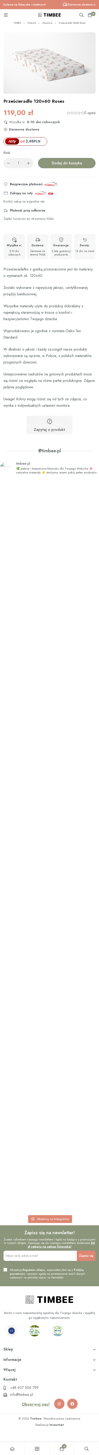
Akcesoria (47, 23)
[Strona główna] (12, 1448)
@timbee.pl (49, 451)
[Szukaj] (81, 15)
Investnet (57, 1425)
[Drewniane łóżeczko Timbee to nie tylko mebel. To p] (49, 541)
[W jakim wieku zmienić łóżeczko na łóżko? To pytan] (49, 993)
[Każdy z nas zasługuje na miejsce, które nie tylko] (49, 839)
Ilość (6, 153)
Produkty (31, 23)
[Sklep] (37, 1448)
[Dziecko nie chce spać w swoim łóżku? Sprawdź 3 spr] (49, 689)
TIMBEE (17, 23)
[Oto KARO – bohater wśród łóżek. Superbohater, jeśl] (49, 1146)
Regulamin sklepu (34, 1270)
